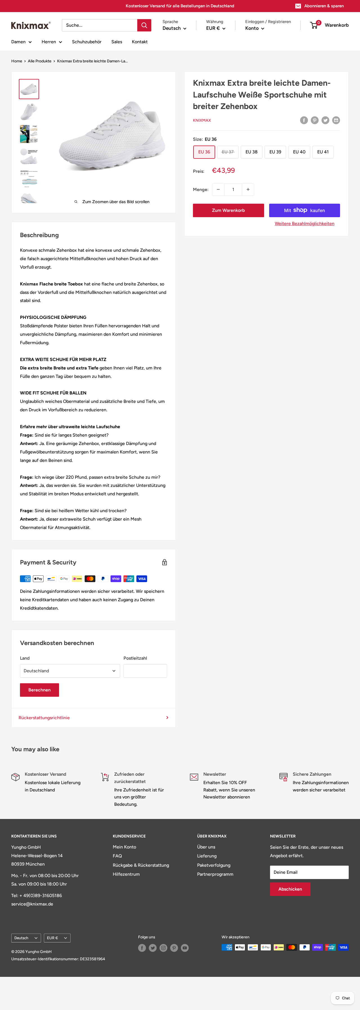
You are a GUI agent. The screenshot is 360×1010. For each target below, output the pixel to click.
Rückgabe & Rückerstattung (141, 865)
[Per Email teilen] (336, 120)
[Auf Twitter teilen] (325, 120)
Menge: (201, 189)
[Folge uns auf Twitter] (153, 948)
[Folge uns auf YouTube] (185, 948)
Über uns (206, 847)
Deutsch (21, 938)
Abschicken (290, 889)
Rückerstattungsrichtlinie (44, 717)
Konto (252, 28)
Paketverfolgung (213, 865)
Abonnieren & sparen (324, 5)
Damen (18, 41)
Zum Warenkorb (228, 210)
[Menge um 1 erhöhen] (248, 189)
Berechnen (39, 690)
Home (16, 61)
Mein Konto (124, 847)
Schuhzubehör (87, 41)
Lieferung (207, 856)
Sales (116, 41)
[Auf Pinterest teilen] (315, 120)
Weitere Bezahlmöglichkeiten (304, 223)
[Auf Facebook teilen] (304, 120)
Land (25, 658)
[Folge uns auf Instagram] (163, 948)
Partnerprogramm (215, 874)
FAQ (117, 856)
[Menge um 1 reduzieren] (218, 189)
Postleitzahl (135, 658)
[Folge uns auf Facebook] (142, 948)
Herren (49, 41)
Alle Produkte (39, 61)
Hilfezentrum (126, 874)
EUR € (52, 938)
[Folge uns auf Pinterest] (174, 948)
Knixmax (202, 120)
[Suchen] (144, 25)
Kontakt (140, 41)
